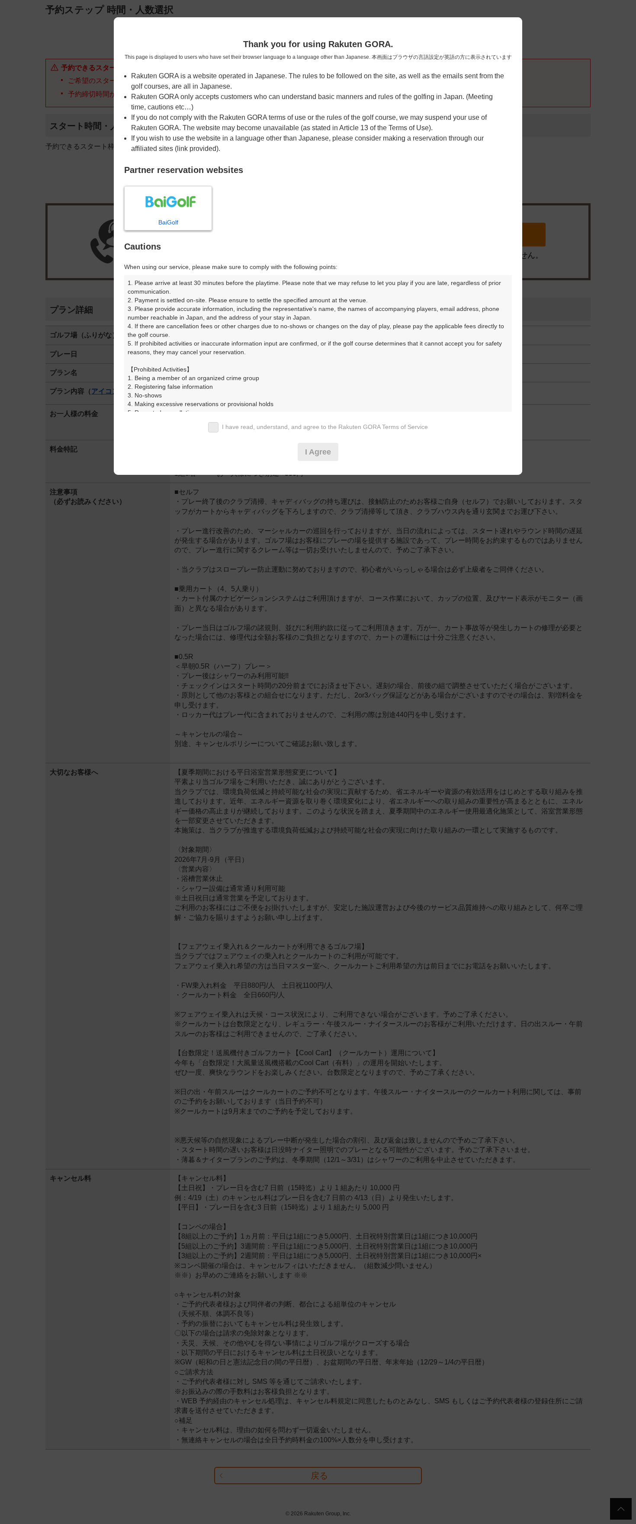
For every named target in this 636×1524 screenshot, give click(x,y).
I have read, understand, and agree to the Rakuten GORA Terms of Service (325, 426)
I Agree (318, 452)
